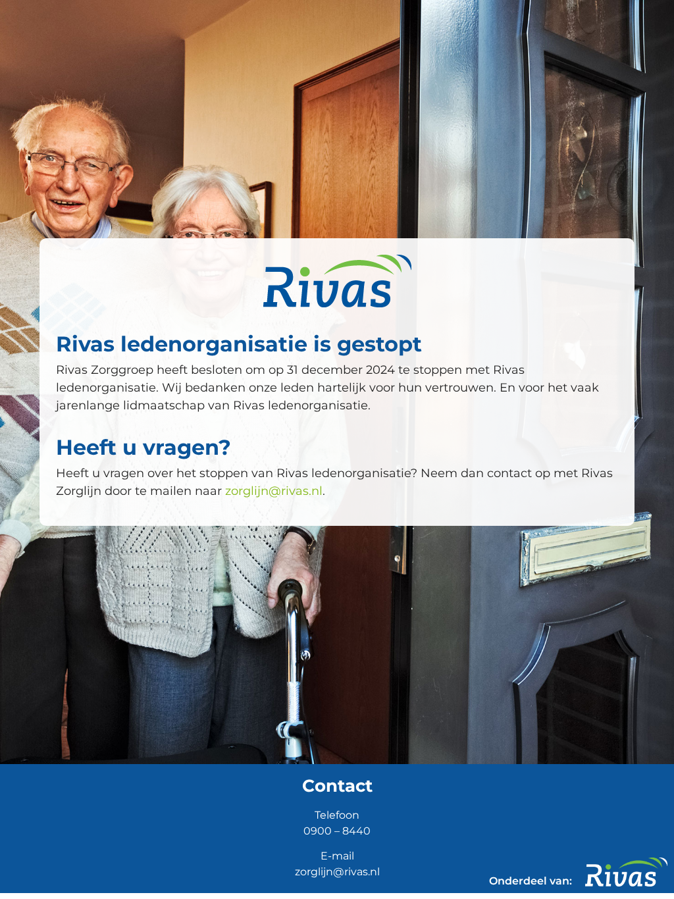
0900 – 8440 (337, 831)
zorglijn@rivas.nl (274, 491)
